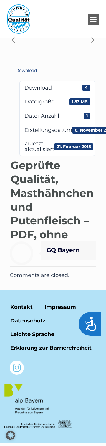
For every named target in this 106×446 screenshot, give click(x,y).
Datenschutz (28, 320)
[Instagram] (17, 368)
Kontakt (21, 307)
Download (26, 70)
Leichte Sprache (32, 334)
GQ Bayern (63, 250)
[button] (93, 19)
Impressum (60, 307)
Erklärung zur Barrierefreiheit (51, 348)
